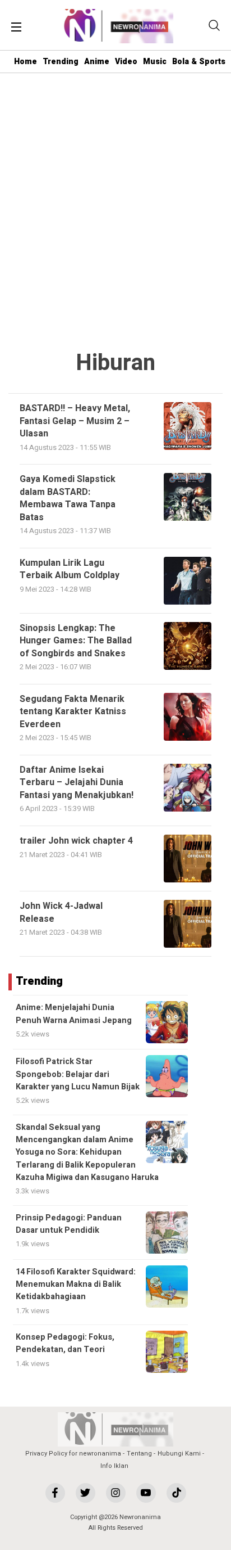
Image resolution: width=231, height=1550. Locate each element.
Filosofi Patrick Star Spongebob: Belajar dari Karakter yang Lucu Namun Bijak (78, 1074)
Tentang (139, 1453)
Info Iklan (114, 1466)
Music (155, 61)
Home (25, 61)
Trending (60, 61)
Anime (96, 61)
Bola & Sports (198, 61)
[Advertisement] (115, 212)
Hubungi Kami (179, 1453)
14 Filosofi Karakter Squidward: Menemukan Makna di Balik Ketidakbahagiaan (76, 1284)
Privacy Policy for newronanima (73, 1453)
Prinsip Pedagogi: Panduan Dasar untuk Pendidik (69, 1224)
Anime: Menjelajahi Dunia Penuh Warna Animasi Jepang (74, 1014)
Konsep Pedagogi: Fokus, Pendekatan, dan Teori (65, 1343)
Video (126, 61)
